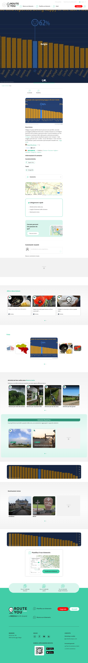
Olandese (27, 152)
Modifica (38, 93)
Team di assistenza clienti (72, 646)
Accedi (74, 609)
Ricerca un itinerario (44, 617)
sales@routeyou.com (71, 639)
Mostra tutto (30, 380)
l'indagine (27, 137)
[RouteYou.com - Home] (13, 5)
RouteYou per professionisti (70, 2)
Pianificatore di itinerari (51, 571)
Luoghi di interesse (5, 85)
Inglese (55, 150)
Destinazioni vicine (34, 212)
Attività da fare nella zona (36, 207)
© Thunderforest (49, 194)
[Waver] (44, 505)
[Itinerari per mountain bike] (35, 395)
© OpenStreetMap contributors (57, 194)
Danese (45, 150)
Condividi (29, 93)
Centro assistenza (70, 648)
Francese (50, 150)
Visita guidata (58, 2)
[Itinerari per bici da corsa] (53, 395)
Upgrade (78, 6)
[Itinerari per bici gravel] (71, 395)
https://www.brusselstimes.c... (9, 81)
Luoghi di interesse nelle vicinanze (38, 209)
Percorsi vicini (33, 233)
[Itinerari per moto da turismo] (17, 395)
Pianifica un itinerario (44, 608)
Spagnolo (33, 152)
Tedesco (39, 152)
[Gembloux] (20, 505)
